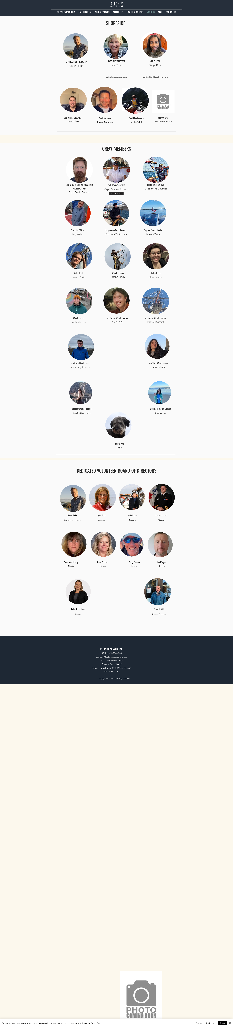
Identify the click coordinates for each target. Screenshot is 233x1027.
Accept (222, 1023)
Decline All (210, 1023)
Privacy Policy (96, 1023)
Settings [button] (199, 1023)
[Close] (230, 1023)
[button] (66, 12)
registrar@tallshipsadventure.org (155, 77)
